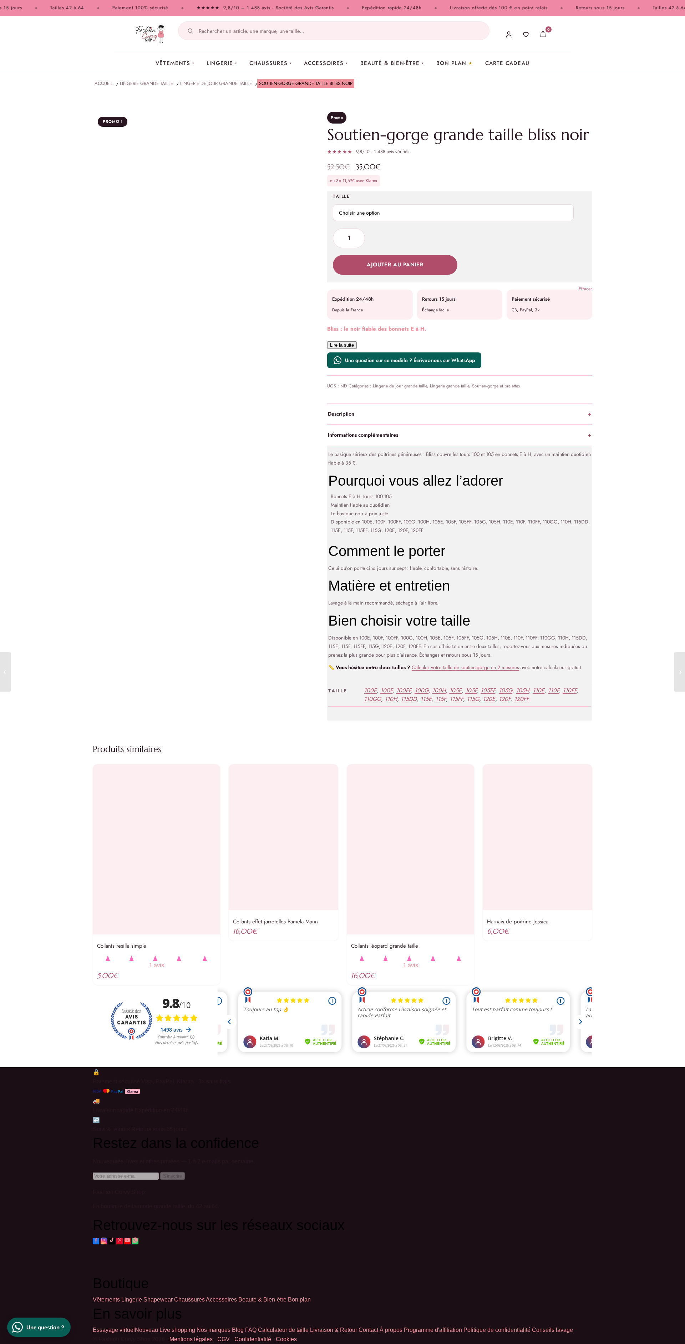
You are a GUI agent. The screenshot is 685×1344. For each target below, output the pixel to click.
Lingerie (222, 63)
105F (471, 690)
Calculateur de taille (283, 1330)
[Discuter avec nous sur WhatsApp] (135, 1241)
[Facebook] (96, 1241)
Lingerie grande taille (449, 386)
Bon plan (451, 63)
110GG (372, 699)
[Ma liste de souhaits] (526, 34)
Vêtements (175, 63)
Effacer (585, 289)
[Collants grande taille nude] (679, 672)
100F (386, 690)
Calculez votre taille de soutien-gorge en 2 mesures (465, 667)
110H (391, 699)
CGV (223, 1339)
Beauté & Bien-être (392, 63)
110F (553, 690)
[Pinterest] (119, 1241)
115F (440, 699)
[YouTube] (127, 1241)
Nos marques (213, 1330)
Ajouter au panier (395, 265)
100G (421, 690)
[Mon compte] (509, 34)
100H (439, 690)
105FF (488, 690)
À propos (391, 1330)
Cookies (286, 1339)
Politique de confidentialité (497, 1330)
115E (426, 699)
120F (505, 699)
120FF (521, 699)
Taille (341, 196)
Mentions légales (191, 1339)
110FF (570, 690)
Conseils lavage (552, 1330)
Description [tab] (341, 413)
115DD (409, 699)
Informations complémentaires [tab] (363, 434)
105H (522, 690)
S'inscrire (172, 1176)
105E (455, 690)
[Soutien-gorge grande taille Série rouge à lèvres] (5, 672)
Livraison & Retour (333, 1330)
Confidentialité (252, 1339)
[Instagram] (104, 1241)
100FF (403, 690)
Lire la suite (342, 345)
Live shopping (177, 1330)
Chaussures (270, 63)
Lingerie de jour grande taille (400, 386)
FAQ (251, 1330)
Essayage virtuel (125, 1330)
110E (538, 690)
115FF (456, 699)
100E (370, 690)
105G (505, 690)
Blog (238, 1330)
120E (489, 699)
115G (473, 699)
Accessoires (326, 63)
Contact (368, 1330)
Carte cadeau (507, 63)
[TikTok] (111, 1241)
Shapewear (158, 1300)
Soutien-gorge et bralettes (496, 386)
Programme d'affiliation (433, 1330)
